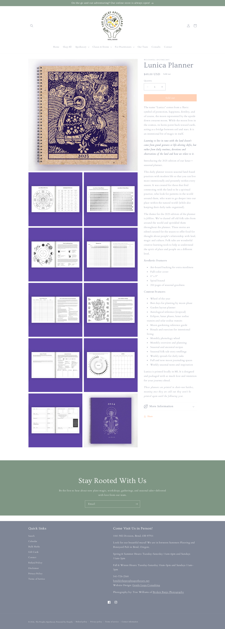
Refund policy (81, 622)
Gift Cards (33, 552)
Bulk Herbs (34, 546)
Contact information (130, 622)
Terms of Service (36, 578)
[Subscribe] (136, 504)
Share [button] (150, 416)
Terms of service (112, 622)
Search (31, 535)
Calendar (32, 541)
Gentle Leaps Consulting (146, 585)
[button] (31, 25)
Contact (32, 557)
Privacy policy (96, 622)
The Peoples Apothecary (46, 622)
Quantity (148, 80)
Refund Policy (35, 562)
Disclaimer (33, 568)
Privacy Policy (35, 573)
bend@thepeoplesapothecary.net (131, 581)
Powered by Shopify (64, 622)
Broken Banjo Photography (168, 592)
